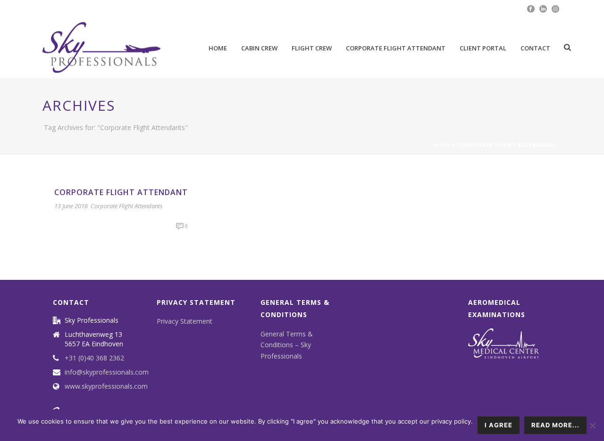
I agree (498, 425)
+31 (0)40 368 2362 (94, 358)
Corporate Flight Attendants (127, 206)
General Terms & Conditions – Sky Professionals (286, 344)
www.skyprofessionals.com (106, 386)
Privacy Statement (184, 321)
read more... (555, 425)
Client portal (483, 48)
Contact (535, 48)
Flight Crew (312, 48)
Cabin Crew (259, 48)
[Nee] (592, 425)
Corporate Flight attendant (395, 48)
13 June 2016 (71, 206)
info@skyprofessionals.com (107, 372)
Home (218, 48)
